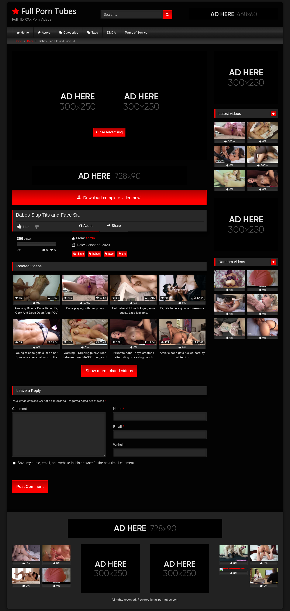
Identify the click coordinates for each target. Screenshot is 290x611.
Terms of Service (136, 32)
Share (116, 225)
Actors (46, 32)
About (87, 225)
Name (118, 409)
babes (96, 253)
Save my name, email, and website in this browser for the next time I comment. (76, 463)
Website (119, 445)
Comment (19, 409)
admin (90, 238)
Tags (95, 32)
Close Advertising (109, 132)
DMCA (111, 32)
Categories (70, 32)
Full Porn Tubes (47, 11)
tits (124, 253)
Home (25, 32)
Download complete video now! (112, 197)
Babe (30, 41)
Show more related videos (109, 370)
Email (118, 427)
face (111, 253)
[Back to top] (277, 598)
